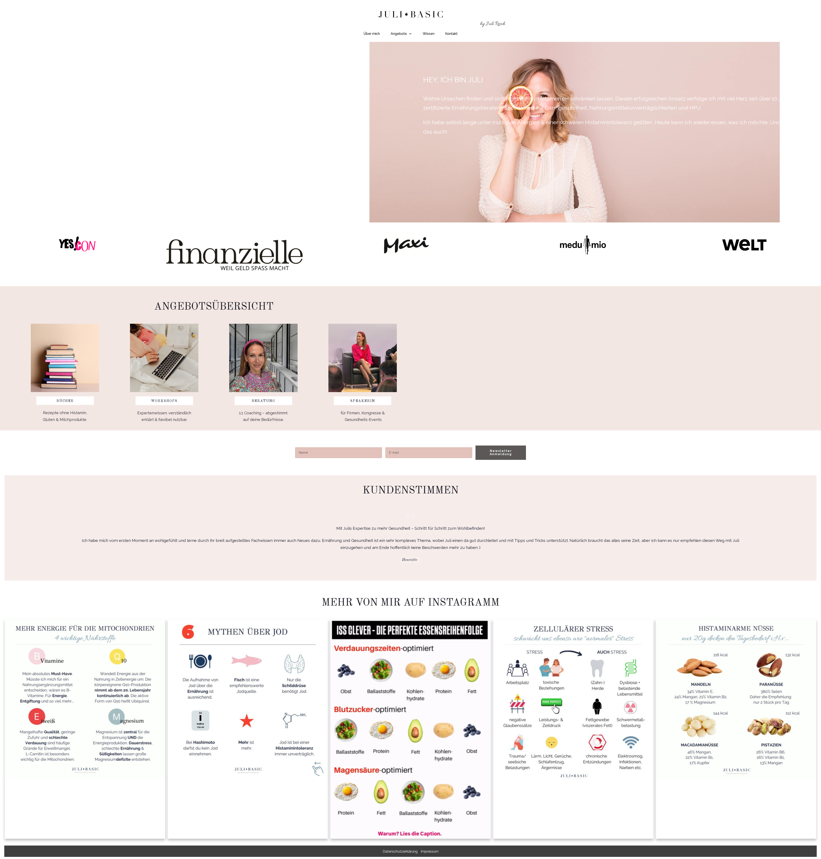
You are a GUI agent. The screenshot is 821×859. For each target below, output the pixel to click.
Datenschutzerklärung (400, 851)
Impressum (430, 851)
